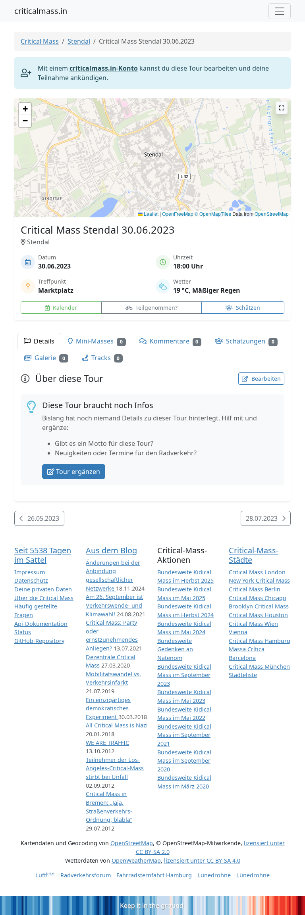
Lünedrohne (214, 875)
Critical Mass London (257, 572)
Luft (45, 875)
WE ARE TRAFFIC (107, 742)
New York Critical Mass (259, 580)
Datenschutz (31, 580)
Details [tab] (43, 341)
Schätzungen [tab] (249, 341)
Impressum (29, 572)
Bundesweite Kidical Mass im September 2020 (184, 760)
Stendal (79, 41)
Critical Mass (40, 41)
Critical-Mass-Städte (253, 555)
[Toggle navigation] (279, 11)
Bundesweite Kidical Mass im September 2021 (184, 735)
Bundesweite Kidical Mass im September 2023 (184, 675)
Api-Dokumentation (41, 623)
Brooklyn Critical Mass (259, 606)
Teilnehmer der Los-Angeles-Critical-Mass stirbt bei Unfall (115, 768)
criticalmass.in (40, 11)
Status (22, 632)
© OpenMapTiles (213, 213)
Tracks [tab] (105, 357)
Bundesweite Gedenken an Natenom (175, 649)
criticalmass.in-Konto (103, 68)
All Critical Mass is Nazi (117, 725)
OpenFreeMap (177, 213)
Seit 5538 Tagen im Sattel (42, 555)
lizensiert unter (202, 860)
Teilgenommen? (156, 307)
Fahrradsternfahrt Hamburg (154, 875)
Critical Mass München (259, 666)
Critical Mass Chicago (257, 598)
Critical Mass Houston (258, 615)
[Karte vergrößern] (282, 108)
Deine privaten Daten (43, 589)
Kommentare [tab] (173, 341)
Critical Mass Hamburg (259, 641)
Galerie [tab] (49, 357)
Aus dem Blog (111, 550)
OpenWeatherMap (136, 860)
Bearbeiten (265, 378)
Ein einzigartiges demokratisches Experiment (108, 708)
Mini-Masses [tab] (98, 341)
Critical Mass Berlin (254, 589)
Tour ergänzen (78, 471)
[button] (153, 150)
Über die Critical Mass (43, 598)
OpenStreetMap (272, 213)
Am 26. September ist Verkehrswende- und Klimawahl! (114, 605)
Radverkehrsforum (85, 875)
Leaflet (150, 213)
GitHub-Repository (39, 641)
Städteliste (243, 675)
